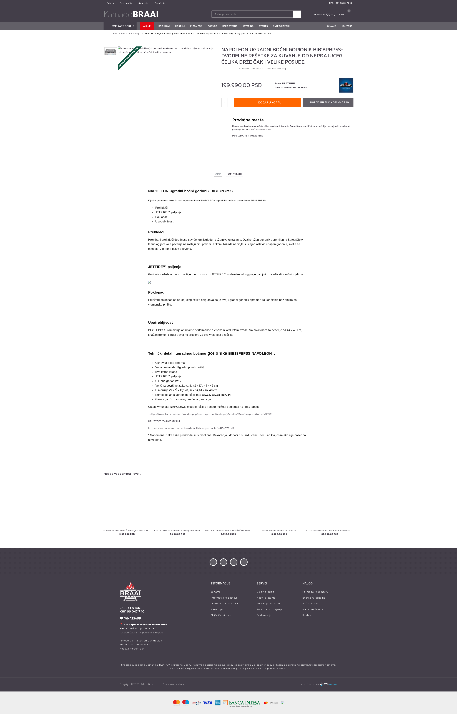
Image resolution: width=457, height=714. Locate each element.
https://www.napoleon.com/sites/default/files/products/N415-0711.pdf (191, 428)
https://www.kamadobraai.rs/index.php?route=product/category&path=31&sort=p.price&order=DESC (211, 414)
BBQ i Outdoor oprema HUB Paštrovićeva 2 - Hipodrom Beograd (143, 628)
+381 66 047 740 (132, 611)
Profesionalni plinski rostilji (125, 33)
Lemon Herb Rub (279, 530)
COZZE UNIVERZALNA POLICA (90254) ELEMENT (177, 530)
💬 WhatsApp (130, 618)
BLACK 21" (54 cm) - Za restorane (127, 530)
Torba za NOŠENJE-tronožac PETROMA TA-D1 (228, 530)
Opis (218, 174)
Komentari (234, 174)
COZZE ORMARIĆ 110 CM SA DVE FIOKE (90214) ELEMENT (329, 530)
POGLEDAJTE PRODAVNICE (247, 135)
